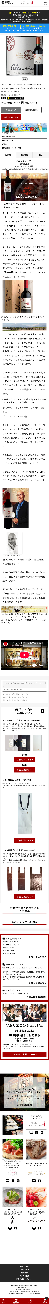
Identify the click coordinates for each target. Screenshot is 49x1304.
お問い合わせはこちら (26, 1035)
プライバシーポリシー (24, 1279)
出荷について (8, 140)
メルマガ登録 (24, 1276)
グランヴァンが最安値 (19, 700)
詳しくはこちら (38, 956)
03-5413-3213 (24, 1030)
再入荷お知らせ (32, 110)
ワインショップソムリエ (11, 683)
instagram (25, 1104)
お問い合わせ (24, 1266)
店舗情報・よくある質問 (12, 148)
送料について (7, 144)
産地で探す (25, 683)
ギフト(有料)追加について (12, 136)
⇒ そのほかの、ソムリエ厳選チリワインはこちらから (23, 622)
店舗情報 (24, 1273)
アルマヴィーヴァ (23, 697)
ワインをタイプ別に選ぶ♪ (12, 694)
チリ (32, 683)
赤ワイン (25, 694)
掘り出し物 (6, 700)
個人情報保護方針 (37, 996)
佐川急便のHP (19, 21)
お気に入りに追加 (12, 117)
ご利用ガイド (24, 1269)
